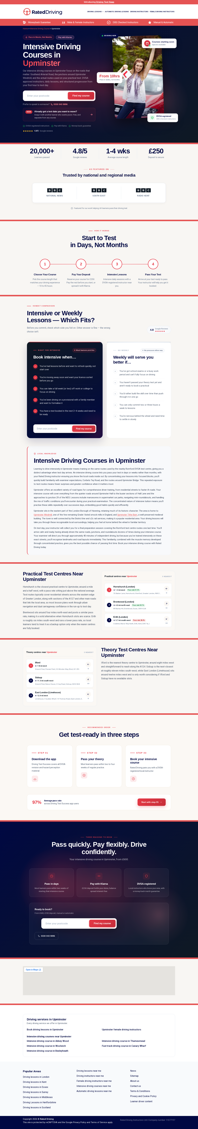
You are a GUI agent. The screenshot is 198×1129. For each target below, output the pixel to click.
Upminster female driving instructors (121, 1029)
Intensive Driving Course (164, 26)
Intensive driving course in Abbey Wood (48, 1041)
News (133, 1070)
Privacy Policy (79, 1122)
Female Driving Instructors (162, 12)
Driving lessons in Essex (35, 1087)
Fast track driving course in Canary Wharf (124, 1046)
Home (25, 29)
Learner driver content (141, 1101)
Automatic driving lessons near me (94, 1091)
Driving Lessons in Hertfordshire (39, 1102)
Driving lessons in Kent (34, 1082)
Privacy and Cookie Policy (143, 1096)
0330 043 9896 (61, 104)
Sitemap (134, 1076)
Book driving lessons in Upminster (45, 1029)
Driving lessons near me (89, 1070)
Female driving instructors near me (94, 1081)
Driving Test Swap (105, 2)
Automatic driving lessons (117, 12)
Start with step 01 (150, 802)
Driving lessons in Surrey (35, 1092)
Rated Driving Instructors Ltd (133, 1120)
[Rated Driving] (43, 12)
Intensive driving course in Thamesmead (123, 1041)
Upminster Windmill (43, 514)
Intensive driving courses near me (94, 1086)
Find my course (81, 96)
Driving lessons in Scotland (37, 1107)
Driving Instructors (139, 12)
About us (134, 1081)
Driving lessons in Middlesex (38, 1097)
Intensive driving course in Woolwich (46, 1046)
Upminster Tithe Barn (127, 514)
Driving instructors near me (90, 1076)
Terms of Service (99, 1122)
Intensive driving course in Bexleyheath (47, 1050)
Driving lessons (94, 12)
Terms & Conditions (140, 1091)
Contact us (135, 1086)
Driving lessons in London (36, 1077)
